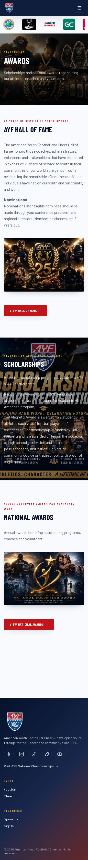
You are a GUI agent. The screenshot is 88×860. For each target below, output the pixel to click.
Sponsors (11, 819)
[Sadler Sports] (49, 24)
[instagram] (21, 754)
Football (10, 789)
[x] (47, 754)
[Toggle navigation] (79, 7)
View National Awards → (29, 624)
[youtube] (60, 754)
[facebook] (9, 754)
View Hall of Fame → (25, 310)
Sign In (9, 826)
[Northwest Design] (8, 24)
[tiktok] (34, 754)
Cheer (8, 796)
